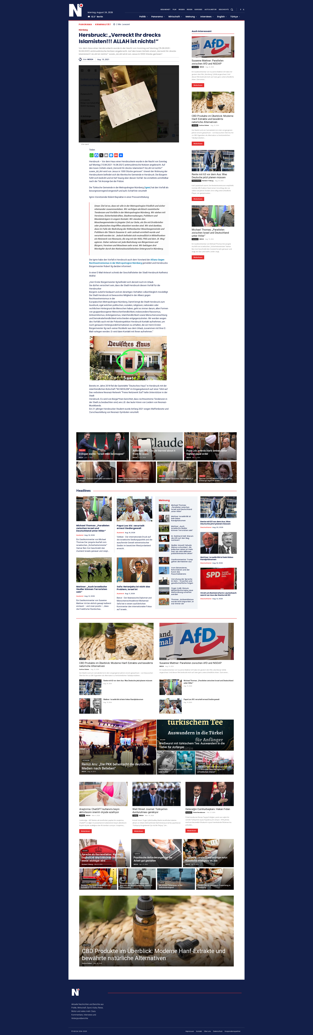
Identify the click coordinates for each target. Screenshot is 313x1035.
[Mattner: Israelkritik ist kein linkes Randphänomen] (164, 518)
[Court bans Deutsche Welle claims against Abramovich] (136, 472)
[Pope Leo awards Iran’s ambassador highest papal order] (210, 446)
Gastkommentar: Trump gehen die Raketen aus (182, 560)
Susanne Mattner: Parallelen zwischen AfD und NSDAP (208, 135)
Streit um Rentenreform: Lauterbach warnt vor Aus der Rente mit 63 (218, 594)
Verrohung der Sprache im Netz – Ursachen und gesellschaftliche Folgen (182, 581)
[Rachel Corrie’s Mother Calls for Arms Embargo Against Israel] (217, 472)
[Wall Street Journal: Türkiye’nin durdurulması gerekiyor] (156, 794)
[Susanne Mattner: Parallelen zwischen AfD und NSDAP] (213, 120)
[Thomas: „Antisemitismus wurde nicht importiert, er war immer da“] (164, 601)
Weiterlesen (198, 158)
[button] (232, 9)
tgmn (147, 187)
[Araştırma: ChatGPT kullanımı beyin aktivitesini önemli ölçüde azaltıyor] (103, 794)
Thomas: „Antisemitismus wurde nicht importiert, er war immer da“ (182, 601)
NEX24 (90, 59)
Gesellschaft (86, 882)
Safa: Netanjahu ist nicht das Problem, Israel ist (133, 588)
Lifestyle (194, 198)
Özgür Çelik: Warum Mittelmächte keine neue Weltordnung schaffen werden (182, 591)
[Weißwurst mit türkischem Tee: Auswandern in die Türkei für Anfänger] (195, 735)
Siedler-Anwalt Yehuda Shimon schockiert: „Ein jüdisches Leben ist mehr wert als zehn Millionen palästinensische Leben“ (182, 549)
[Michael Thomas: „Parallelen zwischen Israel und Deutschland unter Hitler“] (213, 289)
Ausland (195, 312)
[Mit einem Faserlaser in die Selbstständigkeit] (176, 879)
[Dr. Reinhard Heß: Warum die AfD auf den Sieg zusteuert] (164, 538)
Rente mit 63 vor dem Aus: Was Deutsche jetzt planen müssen (209, 249)
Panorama (85, 24)
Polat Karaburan (199, 812)
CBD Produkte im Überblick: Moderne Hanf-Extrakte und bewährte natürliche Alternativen (212, 192)
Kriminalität (103, 24)
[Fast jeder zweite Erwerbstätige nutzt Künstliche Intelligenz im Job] (208, 853)
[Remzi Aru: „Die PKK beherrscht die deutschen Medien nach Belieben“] (117, 747)
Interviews (86, 760)
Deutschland (196, 254)
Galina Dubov (204, 198)
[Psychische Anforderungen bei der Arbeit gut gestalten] (156, 853)
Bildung (85, 850)
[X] (243, 9)
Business (137, 447)
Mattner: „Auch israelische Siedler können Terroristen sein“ (91, 589)
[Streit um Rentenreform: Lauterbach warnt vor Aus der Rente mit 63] (218, 578)
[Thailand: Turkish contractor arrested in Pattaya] (96, 472)
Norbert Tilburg (207, 254)
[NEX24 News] (76, 10)
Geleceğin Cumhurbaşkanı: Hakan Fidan (207, 809)
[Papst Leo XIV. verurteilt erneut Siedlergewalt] (134, 508)
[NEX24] (81, 59)
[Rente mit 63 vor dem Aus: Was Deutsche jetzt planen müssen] (213, 234)
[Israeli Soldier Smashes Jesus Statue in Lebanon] (176, 472)
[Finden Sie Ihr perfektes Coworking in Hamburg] (215, 879)
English (82, 450)
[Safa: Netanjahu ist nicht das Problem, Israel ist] (134, 569)
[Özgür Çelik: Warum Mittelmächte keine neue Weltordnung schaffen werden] (164, 591)
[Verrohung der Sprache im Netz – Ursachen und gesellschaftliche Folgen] (164, 581)
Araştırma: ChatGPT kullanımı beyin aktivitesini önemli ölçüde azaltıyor (99, 811)
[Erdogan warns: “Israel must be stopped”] (102, 446)
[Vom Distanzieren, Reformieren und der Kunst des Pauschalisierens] (164, 570)
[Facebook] (240, 9)
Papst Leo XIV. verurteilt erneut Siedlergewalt (130, 527)
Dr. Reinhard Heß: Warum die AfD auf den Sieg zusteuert (182, 538)
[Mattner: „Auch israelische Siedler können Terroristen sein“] (94, 569)
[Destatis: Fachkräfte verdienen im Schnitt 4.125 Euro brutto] (98, 879)
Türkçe (82, 815)
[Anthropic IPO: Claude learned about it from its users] (156, 446)
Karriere (137, 854)
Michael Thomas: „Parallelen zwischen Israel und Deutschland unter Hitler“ (210, 306)
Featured (195, 140)
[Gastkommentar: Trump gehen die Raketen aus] (164, 560)
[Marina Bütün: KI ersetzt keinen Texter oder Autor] (176, 763)
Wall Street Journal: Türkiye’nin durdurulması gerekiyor (149, 811)
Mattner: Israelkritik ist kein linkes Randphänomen (216, 558)
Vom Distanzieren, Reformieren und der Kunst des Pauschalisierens (180, 570)
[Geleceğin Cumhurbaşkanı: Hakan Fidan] (209, 794)
